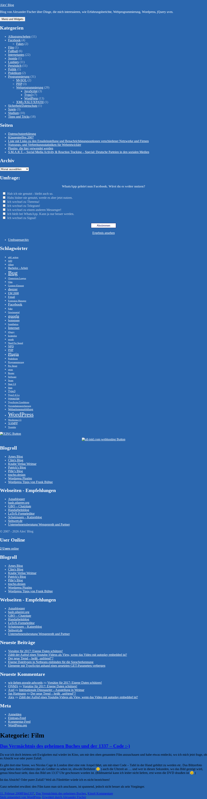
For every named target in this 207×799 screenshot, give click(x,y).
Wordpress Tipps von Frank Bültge (30, 482)
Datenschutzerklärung (22, 133)
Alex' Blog (7, 5)
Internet (13, 328)
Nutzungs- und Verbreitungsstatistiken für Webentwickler (44, 144)
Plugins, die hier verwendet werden (30, 148)
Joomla (12, 58)
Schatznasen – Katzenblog (25, 517)
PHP (19, 84)
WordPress (31, 98)
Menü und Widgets (12, 19)
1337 (31, 793)
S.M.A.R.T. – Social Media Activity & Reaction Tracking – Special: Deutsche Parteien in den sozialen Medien (78, 152)
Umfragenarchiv (18, 239)
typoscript (13, 398)
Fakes (20, 44)
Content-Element (16, 286)
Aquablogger (16, 499)
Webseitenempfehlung (20, 409)
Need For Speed (15, 343)
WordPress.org (17, 725)
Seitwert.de (15, 521)
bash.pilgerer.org (18, 502)
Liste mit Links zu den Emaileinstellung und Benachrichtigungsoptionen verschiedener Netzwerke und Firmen (78, 141)
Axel (11, 690)
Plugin (13, 354)
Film (11, 47)
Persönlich (14, 65)
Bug (13, 273)
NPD (11, 346)
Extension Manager (17, 301)
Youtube (12, 427)
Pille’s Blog (15, 471)
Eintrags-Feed (17, 718)
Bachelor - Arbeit (18, 268)
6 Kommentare (103, 793)
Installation (13, 324)
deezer (13, 289)
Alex (11, 697)
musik (11, 339)
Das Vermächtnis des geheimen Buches (61, 793)
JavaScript (30, 91)
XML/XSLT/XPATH (30, 102)
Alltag (11, 265)
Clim (10, 282)
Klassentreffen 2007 (21, 137)
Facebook (14, 40)
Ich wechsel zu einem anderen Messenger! (34, 210)
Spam (10, 380)
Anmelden (14, 714)
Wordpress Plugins (20, 478)
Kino (91, 793)
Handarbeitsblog (18, 510)
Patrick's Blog (17, 467)
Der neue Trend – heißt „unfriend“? (30, 658)
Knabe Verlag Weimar (22, 464)
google (13, 316)
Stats (10, 388)
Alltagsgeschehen (19, 36)
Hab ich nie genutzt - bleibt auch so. (30, 193)
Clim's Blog (15, 460)
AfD (10, 261)
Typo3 (28, 94)
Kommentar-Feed (19, 721)
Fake (10, 309)
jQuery (11, 332)
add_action (13, 257)
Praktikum (14, 73)
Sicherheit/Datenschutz (22, 105)
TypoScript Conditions (18, 402)
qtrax (10, 369)
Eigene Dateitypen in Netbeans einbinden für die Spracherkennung (50, 662)
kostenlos (12, 336)
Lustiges (13, 62)
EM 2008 (13, 293)
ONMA (13, 686)
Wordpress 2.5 (14, 420)
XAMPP (13, 423)
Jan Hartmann (17, 693)
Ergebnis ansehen (103, 233)
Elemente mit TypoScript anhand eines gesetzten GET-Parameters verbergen (56, 665)
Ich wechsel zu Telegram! (23, 205)
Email (11, 296)
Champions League (17, 278)
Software (12, 377)
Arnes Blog (15, 456)
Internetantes (16, 54)
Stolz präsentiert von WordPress (20, 797)
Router (11, 373)
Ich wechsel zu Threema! (23, 201)
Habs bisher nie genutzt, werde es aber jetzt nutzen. (40, 197)
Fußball (13, 51)
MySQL (21, 80)
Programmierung (19, 76)
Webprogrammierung (29, 87)
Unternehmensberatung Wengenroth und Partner (39, 524)
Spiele (12, 109)
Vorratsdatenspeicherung (19, 406)
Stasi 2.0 (12, 384)
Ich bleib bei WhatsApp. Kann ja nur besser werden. (40, 214)
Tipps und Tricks (19, 116)
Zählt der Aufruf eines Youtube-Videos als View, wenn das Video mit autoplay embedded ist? (67, 654)
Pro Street (12, 366)
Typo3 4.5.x (14, 395)
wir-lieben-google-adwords (25, 682)
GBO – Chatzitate (19, 506)
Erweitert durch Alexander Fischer (64, 797)
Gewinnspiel (14, 312)
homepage (14, 320)
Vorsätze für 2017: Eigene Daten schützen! (35, 651)
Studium (13, 113)
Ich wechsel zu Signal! (21, 218)
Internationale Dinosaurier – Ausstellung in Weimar (51, 690)
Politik (12, 69)
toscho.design (16, 474)
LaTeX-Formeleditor (21, 513)
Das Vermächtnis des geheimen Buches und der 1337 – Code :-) (65, 746)
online (9, 548)
